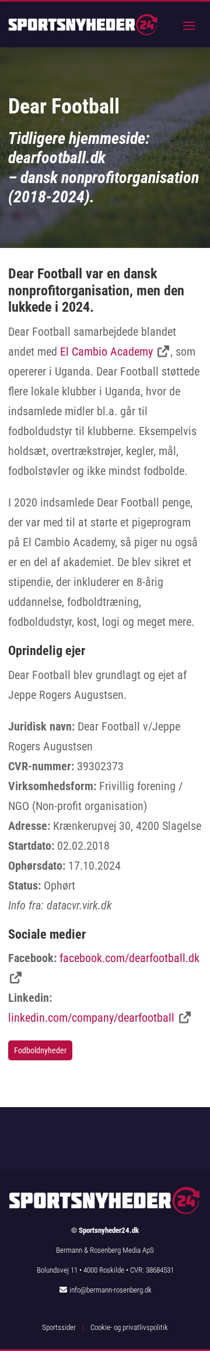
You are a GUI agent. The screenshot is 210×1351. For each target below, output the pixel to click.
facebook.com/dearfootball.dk (130, 958)
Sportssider (59, 1327)
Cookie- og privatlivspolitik (129, 1327)
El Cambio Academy (106, 351)
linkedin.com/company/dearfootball (91, 1018)
